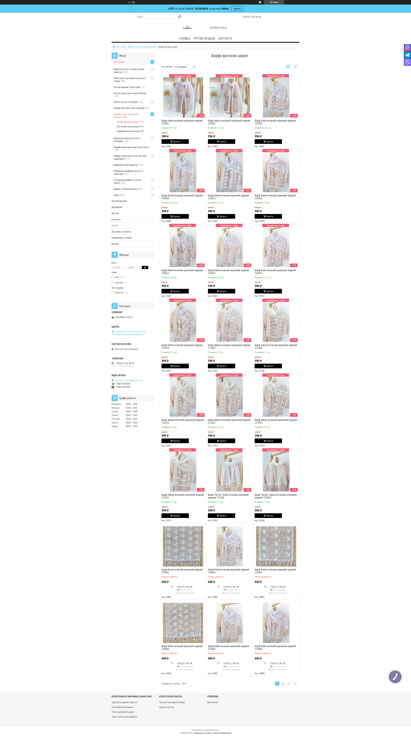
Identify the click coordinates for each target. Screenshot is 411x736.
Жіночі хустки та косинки (126, 101)
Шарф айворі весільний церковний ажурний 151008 (276, 346)
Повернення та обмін (122, 237)
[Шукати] (179, 16)
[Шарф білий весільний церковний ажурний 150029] (183, 322)
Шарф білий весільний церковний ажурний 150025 (228, 272)
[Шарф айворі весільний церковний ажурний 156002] (229, 97)
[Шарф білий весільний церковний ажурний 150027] (276, 247)
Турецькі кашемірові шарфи (172, 702)
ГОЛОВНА (184, 38)
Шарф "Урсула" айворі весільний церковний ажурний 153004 (276, 496)
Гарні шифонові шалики (122, 707)
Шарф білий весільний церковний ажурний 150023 (182, 272)
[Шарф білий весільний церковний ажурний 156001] (183, 97)
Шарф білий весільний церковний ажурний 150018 (275, 197)
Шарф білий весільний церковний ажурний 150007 (228, 647)
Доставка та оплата (121, 231)
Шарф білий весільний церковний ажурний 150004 (182, 197)
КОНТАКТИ (225, 38)
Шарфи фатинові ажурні (128, 121)
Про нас (115, 213)
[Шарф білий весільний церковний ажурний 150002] (229, 546)
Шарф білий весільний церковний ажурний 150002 (228, 571)
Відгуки (115, 243)
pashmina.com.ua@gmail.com (128, 380)
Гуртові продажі (119, 200)
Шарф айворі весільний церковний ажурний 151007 (229, 346)
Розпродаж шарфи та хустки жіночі (127, 181)
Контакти (116, 219)
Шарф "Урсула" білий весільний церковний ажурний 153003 (228, 496)
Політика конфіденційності (222, 733)
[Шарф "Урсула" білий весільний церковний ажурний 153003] (229, 471)
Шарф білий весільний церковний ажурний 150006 (182, 647)
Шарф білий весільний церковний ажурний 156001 (182, 122)
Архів (116, 195)
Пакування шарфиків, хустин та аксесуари (128, 172)
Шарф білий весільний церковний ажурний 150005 (275, 571)
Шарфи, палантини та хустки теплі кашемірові (130, 157)
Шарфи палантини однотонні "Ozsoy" (131, 147)
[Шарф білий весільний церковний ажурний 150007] (229, 623)
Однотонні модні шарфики (124, 716)
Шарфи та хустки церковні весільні (142, 46)
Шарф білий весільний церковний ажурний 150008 (275, 647)
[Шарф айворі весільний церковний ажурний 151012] (183, 397)
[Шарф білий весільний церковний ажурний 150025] (229, 247)
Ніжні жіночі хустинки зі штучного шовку (130, 79)
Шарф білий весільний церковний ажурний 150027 (275, 272)
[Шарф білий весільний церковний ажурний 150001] (183, 546)
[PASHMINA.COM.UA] (187, 28)
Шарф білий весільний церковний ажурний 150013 (228, 197)
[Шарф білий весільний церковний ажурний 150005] (276, 546)
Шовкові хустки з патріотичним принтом (129, 70)
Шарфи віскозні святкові (128, 131)
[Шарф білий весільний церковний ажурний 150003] (276, 97)
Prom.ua (217, 730)
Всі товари (121, 46)
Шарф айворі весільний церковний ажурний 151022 (229, 421)
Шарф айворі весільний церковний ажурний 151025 (183, 496)
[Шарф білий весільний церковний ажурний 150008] (276, 623)
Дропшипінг (117, 207)
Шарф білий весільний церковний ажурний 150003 (275, 122)
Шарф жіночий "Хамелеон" (126, 164)
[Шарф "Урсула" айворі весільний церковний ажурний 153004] (276, 471)
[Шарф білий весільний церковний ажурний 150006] (183, 623)
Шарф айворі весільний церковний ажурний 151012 (183, 421)
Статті (115, 225)
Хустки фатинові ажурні (128, 126)
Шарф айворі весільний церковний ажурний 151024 (276, 421)
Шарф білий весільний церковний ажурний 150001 (182, 571)
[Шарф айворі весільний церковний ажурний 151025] (183, 471)
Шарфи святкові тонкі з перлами (129, 108)
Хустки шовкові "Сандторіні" (127, 87)
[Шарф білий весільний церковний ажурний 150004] (183, 172)
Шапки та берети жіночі (125, 188)
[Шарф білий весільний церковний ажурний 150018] (276, 172)
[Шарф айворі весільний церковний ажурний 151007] (229, 322)
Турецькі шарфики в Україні (124, 702)
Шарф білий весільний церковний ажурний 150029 (182, 346)
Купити (237, 8)
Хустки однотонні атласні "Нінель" (130, 93)
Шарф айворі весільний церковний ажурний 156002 (229, 122)
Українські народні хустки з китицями (127, 139)
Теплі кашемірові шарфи (123, 711)
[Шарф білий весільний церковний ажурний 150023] (183, 247)
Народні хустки (166, 707)
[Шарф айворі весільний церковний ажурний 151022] (229, 397)
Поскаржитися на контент (202, 733)
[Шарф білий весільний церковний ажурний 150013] (229, 172)
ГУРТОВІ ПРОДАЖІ (204, 38)
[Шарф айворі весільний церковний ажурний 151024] (276, 397)
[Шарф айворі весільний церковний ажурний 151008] (276, 322)
